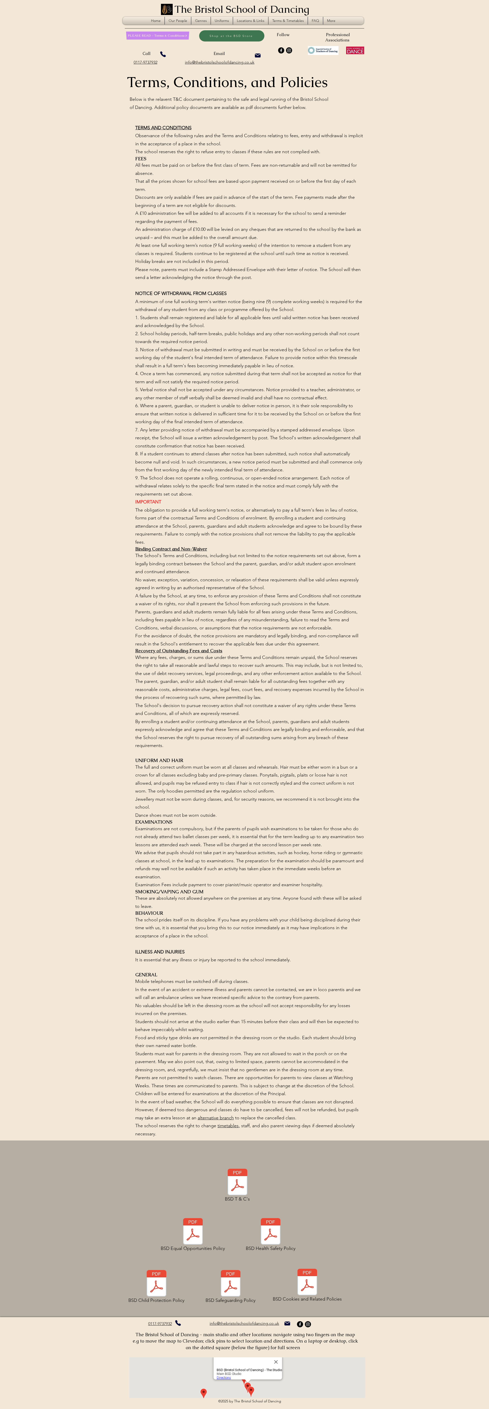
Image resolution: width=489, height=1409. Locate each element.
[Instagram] (289, 50)
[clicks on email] (257, 55)
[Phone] (163, 54)
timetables (228, 1126)
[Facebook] (281, 50)
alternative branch (216, 1118)
